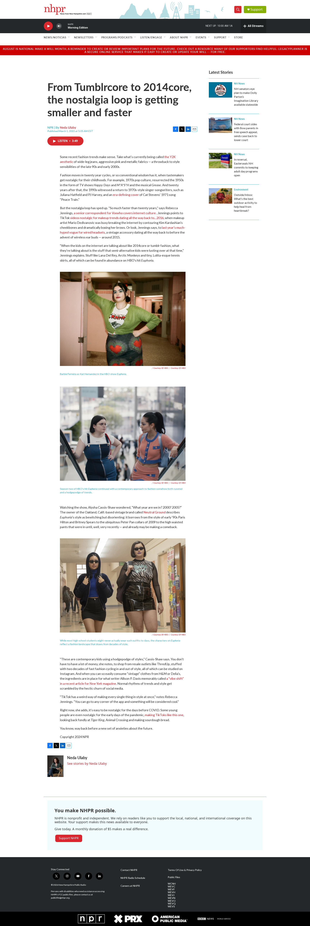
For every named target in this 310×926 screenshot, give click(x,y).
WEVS (171, 906)
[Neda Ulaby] (55, 766)
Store (238, 37)
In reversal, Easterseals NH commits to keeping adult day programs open (246, 167)
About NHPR (179, 37)
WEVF (171, 889)
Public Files (174, 877)
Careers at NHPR (130, 885)
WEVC (171, 886)
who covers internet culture (136, 213)
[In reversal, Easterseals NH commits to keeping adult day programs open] (220, 160)
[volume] (59, 26)
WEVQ (172, 903)
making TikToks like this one (164, 715)
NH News (239, 83)
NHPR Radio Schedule (133, 877)
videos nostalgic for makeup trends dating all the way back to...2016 (117, 218)
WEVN (171, 898)
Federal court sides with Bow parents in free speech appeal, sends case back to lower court (246, 132)
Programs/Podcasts (117, 37)
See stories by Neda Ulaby (87, 763)
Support (256, 9)
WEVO (172, 900)
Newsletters (84, 37)
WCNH (172, 883)
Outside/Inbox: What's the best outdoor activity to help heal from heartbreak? (245, 202)
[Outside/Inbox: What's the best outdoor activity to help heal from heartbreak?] (220, 196)
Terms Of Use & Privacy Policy (185, 870)
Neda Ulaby (68, 127)
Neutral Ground (154, 512)
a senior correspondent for (95, 213)
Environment (241, 189)
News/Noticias (55, 37)
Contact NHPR (129, 870)
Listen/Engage (151, 37)
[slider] (64, 26)
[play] (48, 26)
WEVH (171, 892)
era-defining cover (126, 195)
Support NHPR (69, 838)
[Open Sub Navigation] (69, 37)
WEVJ (171, 895)
